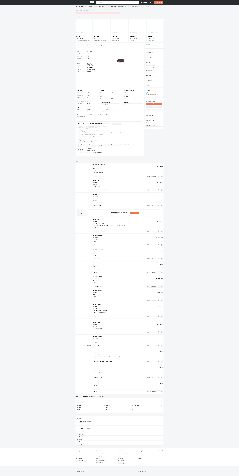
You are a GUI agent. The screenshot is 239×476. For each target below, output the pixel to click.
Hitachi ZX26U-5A (134, 32)
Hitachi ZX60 (115, 32)
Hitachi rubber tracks (150, 115)
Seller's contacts (79, 458)
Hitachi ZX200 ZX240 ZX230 (99, 366)
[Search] (97, 2)
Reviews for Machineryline (101, 460)
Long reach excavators (150, 65)
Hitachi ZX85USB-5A (97, 336)
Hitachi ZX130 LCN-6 (97, 304)
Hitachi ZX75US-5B (97, 276)
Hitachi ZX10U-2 (96, 194)
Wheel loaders (148, 77)
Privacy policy (99, 456)
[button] (158, 176)
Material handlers (149, 60)
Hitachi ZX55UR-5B (97, 235)
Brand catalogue (99, 462)
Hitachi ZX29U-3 (96, 262)
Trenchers (148, 62)
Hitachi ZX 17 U (79, 32)
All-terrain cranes (149, 80)
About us (77, 453)
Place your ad (134, 212)
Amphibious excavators (150, 67)
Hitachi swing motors (150, 127)
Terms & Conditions (100, 453)
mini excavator (90, 51)
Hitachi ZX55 (96, 350)
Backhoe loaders (149, 54)
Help (76, 456)
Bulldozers (148, 85)
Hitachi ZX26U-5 (96, 381)
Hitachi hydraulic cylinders (151, 120)
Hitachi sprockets (149, 122)
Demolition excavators (150, 75)
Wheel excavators (149, 52)
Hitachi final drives (149, 117)
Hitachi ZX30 (96, 180)
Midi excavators (149, 57)
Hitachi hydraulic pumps (150, 125)
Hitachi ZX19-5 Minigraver (99, 164)
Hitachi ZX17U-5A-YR (98, 249)
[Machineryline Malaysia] (82, 2)
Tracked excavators (149, 49)
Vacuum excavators (149, 72)
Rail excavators (149, 70)
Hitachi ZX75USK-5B (152, 32)
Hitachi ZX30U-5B (97, 322)
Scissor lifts (148, 83)
